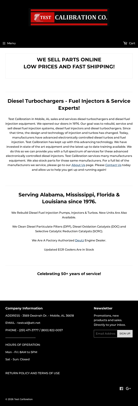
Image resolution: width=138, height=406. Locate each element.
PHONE (11, 330)
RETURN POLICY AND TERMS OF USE (32, 373)
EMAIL (10, 323)
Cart (131, 43)
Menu (11, 43)
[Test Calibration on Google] (128, 389)
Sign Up (124, 333)
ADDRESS (12, 315)
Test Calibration (23, 399)
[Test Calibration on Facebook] (121, 389)
